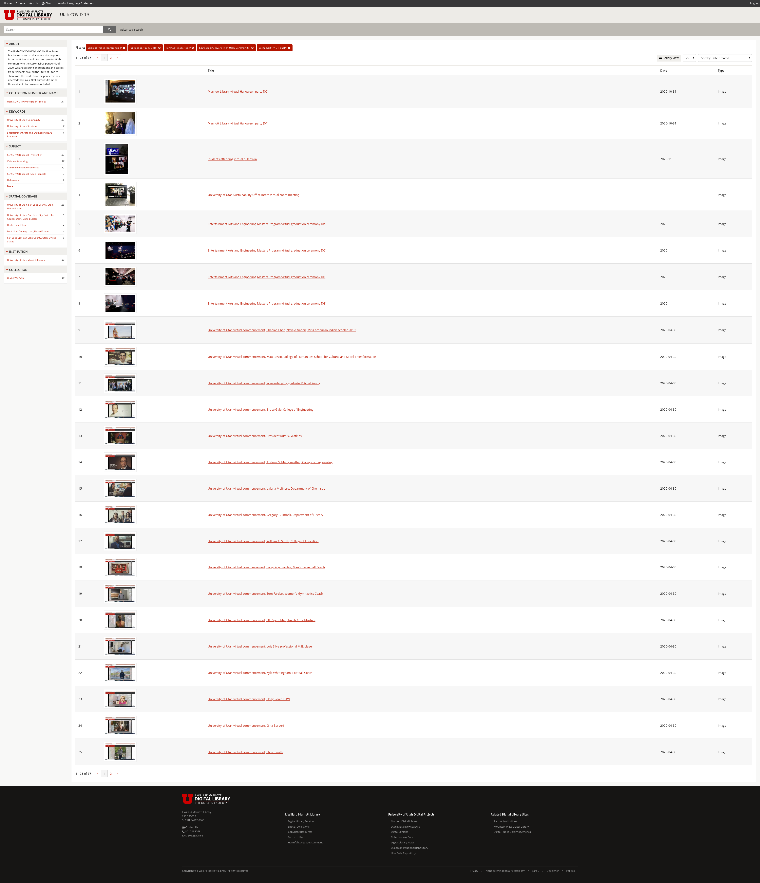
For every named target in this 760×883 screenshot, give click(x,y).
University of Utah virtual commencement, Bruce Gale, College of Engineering (260, 409)
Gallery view (670, 58)
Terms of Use (295, 837)
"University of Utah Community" (225, 47)
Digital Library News (402, 842)
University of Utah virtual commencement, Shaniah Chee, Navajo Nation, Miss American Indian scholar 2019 (282, 330)
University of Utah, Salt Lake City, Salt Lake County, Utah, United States (30, 216)
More (10, 186)
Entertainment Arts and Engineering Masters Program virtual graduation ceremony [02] (267, 250)
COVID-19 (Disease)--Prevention (24, 155)
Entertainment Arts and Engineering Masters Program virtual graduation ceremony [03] (267, 303)
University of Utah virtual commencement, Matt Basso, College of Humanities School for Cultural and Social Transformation (292, 357)
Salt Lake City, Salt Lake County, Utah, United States (31, 239)
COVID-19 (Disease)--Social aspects (26, 174)
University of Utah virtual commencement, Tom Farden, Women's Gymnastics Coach (265, 593)
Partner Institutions (505, 821)
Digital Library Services (301, 821)
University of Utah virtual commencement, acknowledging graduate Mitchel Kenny (264, 383)
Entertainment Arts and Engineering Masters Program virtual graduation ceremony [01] (267, 277)
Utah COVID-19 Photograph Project (26, 101)
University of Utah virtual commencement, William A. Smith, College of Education (263, 541)
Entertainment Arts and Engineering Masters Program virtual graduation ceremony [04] (267, 224)
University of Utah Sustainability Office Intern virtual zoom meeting (253, 195)
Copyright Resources (300, 832)
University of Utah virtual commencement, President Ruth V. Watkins (255, 436)
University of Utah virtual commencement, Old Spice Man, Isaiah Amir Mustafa (261, 620)
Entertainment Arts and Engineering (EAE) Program (30, 134)
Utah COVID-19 (74, 14)
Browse (20, 3)
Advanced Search (131, 29)
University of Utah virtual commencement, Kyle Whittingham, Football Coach (260, 673)
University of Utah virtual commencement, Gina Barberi (246, 725)
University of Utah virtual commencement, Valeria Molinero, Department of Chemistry (266, 488)
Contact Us (191, 827)
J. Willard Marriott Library (196, 812)
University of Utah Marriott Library (26, 260)
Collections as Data (402, 837)
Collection (18, 270)
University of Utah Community (23, 120)
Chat (48, 3)
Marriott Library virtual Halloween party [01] (238, 123)
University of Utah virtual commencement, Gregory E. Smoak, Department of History (265, 515)
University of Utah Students (22, 126)
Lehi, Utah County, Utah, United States (28, 231)
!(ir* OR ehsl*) (273, 47)
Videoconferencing (17, 161)
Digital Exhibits (399, 832)
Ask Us (33, 3)
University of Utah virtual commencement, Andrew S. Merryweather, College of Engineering (270, 462)
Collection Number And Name (33, 93)
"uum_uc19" (144, 47)
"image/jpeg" (179, 47)
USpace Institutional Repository (409, 848)
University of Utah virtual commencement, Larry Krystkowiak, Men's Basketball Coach (266, 567)
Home (8, 3)
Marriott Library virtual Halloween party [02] (238, 91)
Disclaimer (553, 871)
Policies (570, 871)
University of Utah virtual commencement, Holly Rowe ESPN (249, 699)
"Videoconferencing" (105, 47)
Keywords (17, 111)
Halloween (13, 180)
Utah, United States (17, 225)
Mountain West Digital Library (511, 826)
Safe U (535, 871)
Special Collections (299, 826)
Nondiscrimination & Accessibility (505, 871)
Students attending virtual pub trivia (232, 159)
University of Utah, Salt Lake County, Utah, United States (30, 206)
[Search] (109, 29)
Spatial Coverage (23, 196)
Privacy (474, 871)
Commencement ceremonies (23, 167)
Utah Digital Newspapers (405, 826)
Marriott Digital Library (404, 821)
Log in (754, 3)
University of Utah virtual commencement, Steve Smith (245, 752)
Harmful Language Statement (75, 3)
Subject (15, 146)
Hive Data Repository (403, 853)
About (14, 44)
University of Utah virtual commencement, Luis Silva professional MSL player (260, 646)
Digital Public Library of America (512, 832)
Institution (18, 252)
